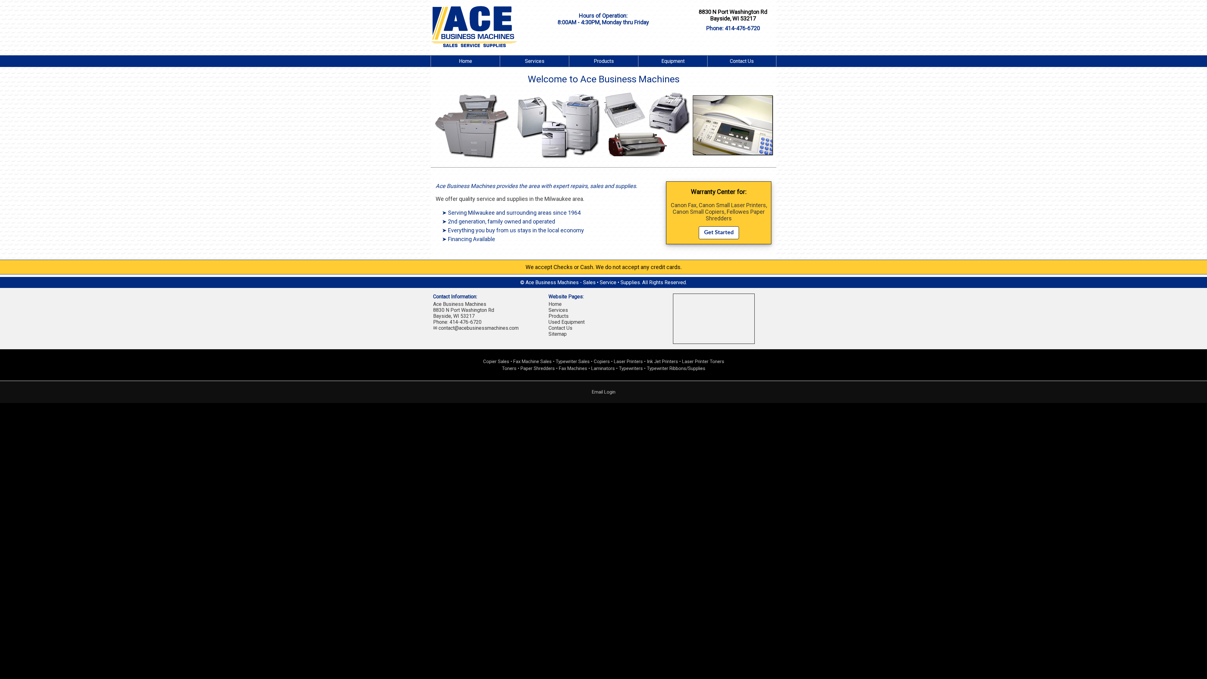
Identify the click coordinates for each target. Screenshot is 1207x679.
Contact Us (742, 61)
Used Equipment (566, 322)
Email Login (603, 392)
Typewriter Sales (573, 361)
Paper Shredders (538, 368)
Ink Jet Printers (662, 361)
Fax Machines (573, 368)
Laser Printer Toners (703, 361)
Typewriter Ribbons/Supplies (676, 368)
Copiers (602, 361)
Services (534, 61)
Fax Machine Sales (532, 361)
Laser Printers (628, 361)
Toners (509, 368)
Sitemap (557, 334)
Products (604, 61)
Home (465, 61)
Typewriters (631, 368)
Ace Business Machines (459, 304)
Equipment (673, 61)
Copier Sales (496, 361)
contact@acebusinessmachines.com (478, 328)
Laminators (603, 368)
